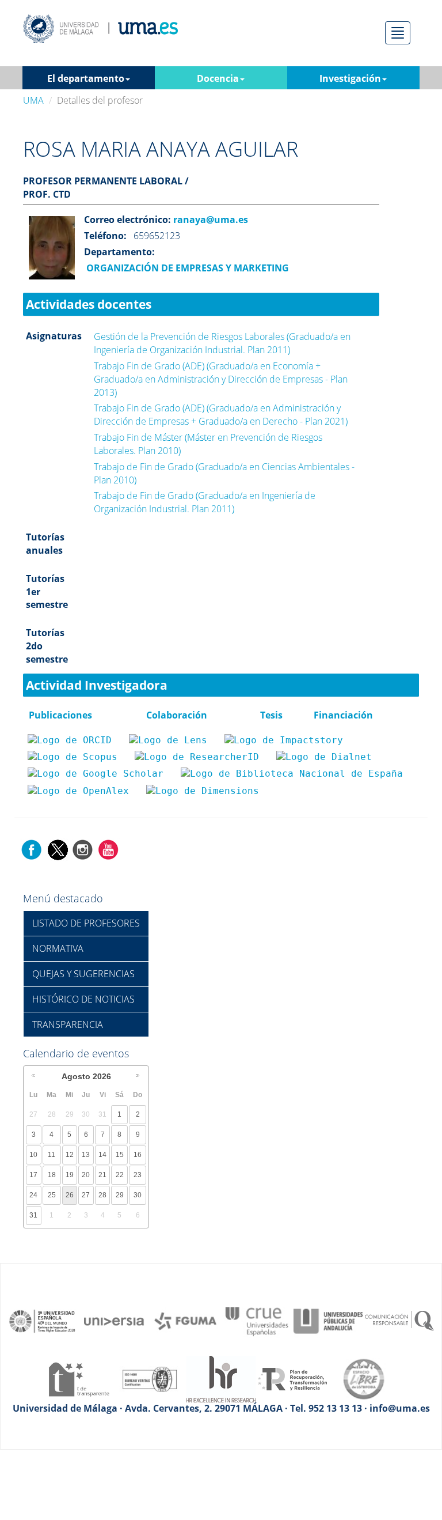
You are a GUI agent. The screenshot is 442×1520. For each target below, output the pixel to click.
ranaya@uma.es (209, 219)
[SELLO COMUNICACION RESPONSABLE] (399, 1320)
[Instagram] (82, 849)
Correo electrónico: (127, 219)
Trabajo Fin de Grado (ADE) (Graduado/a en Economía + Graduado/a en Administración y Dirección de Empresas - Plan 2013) (221, 379)
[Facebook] (31, 849)
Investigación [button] (350, 78)
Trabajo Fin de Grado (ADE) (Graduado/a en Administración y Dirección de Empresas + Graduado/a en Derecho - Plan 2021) (221, 415)
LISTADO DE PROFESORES (86, 923)
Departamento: (119, 251)
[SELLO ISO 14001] (149, 1378)
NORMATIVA (57, 948)
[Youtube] (108, 849)
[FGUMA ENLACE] (185, 1320)
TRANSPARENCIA (67, 1024)
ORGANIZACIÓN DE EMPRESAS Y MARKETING (186, 268)
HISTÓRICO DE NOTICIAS (83, 999)
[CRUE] (256, 1320)
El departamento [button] (85, 78)
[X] (57, 849)
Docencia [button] (218, 78)
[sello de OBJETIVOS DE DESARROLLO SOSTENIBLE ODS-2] (42, 1320)
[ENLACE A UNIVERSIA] (113, 1320)
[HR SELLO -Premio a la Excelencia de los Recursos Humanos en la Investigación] (221, 1378)
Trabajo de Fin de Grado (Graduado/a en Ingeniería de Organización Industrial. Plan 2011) (204, 502)
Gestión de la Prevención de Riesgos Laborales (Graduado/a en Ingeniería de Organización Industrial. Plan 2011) (222, 343)
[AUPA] (328, 1320)
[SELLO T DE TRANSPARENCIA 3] (78, 1378)
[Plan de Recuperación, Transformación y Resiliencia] (292, 1378)
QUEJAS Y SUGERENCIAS (83, 973)
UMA (33, 100)
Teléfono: (105, 235)
